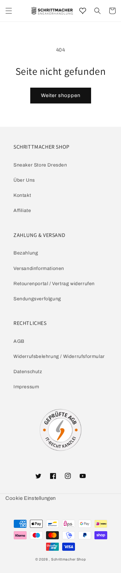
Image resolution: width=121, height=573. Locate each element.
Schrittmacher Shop (68, 559)
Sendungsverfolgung (37, 298)
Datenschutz (27, 371)
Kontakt (22, 195)
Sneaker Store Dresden (40, 165)
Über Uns (24, 180)
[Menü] (8, 10)
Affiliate (22, 210)
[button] (97, 10)
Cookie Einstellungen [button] (30, 498)
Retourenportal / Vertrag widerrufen (54, 283)
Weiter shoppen (60, 95)
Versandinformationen (38, 268)
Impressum (26, 386)
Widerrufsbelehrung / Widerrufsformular (59, 356)
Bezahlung (25, 252)
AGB (19, 341)
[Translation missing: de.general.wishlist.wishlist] (82, 10)
